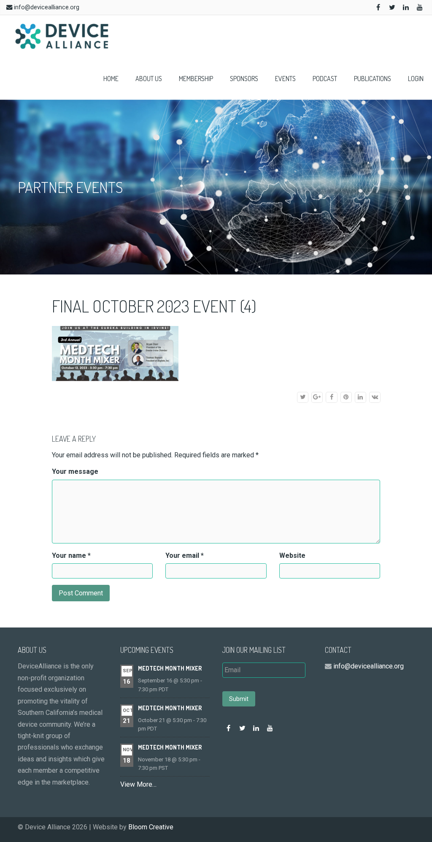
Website (292, 555)
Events (285, 78)
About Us (148, 78)
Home (111, 78)
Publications (372, 78)
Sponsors (244, 78)
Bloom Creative (150, 827)
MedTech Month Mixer (170, 668)
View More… (138, 784)
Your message (75, 471)
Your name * (71, 555)
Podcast (325, 78)
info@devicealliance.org (46, 7)
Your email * (184, 555)
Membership (196, 78)
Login (416, 78)
